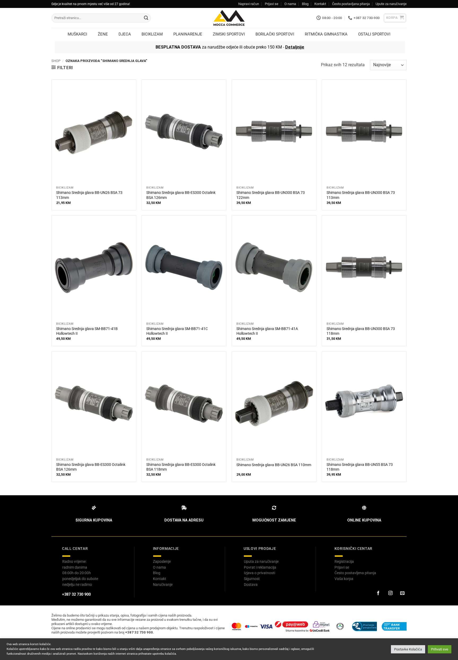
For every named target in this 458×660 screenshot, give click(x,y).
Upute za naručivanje (391, 4)
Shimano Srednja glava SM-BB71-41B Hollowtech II (87, 331)
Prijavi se (271, 4)
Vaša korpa (343, 579)
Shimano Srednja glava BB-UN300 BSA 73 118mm (361, 331)
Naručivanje (163, 584)
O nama (290, 4)
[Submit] (146, 18)
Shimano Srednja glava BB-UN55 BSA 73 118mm (360, 467)
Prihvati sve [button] (439, 649)
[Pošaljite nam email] (402, 593)
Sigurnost (252, 579)
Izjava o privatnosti (259, 573)
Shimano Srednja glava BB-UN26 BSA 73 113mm (89, 195)
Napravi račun (248, 4)
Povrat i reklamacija (260, 567)
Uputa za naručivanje (261, 561)
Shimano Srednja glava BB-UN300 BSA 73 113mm (361, 195)
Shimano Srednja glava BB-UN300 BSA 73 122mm (270, 195)
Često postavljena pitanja (355, 573)
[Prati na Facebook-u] (378, 593)
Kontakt (320, 4)
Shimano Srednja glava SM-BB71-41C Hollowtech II (177, 331)
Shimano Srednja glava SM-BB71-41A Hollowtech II (267, 331)
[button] (395, 18)
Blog (305, 4)
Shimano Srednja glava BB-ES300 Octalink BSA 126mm (180, 195)
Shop (55, 61)
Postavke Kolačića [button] (408, 649)
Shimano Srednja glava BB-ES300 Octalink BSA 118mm (180, 467)
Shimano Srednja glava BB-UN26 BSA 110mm (273, 465)
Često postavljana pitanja (351, 4)
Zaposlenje (162, 561)
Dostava (251, 584)
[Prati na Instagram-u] (390, 593)
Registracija (344, 561)
